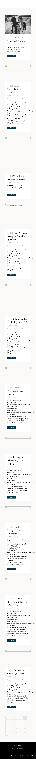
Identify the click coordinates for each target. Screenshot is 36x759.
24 (25, 732)
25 (7, 735)
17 (16, 728)
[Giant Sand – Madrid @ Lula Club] (18, 300)
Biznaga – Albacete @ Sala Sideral (15, 460)
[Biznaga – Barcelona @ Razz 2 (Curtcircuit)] (18, 586)
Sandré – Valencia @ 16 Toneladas (14, 89)
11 (11, 725)
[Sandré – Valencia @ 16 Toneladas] (18, 73)
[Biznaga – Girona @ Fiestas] (18, 658)
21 (11, 732)
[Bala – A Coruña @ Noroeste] (18, 24)
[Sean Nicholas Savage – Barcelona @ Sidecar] (18, 216)
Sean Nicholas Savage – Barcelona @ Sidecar (17, 236)
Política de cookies (18, 751)
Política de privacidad (18, 748)
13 (20, 725)
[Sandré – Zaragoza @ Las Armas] (18, 375)
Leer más (12, 56)
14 (25, 725)
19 (25, 728)
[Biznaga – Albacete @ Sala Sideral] (18, 445)
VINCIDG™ (30, 755)
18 (20, 728)
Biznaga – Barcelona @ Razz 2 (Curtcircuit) (17, 602)
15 (7, 728)
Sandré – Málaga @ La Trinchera (15, 530)
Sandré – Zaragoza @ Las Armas (15, 391)
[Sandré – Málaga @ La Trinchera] (18, 514)
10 (7, 725)
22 (16, 732)
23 (20, 732)
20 (7, 732)
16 (11, 728)
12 (16, 725)
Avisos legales (18, 745)
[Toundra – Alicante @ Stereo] (18, 155)
